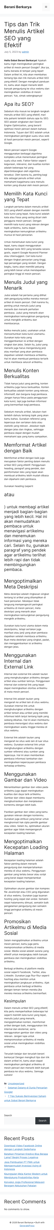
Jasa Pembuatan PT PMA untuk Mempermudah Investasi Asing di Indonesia (22, 1166)
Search (8, 1115)
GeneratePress (27, 1225)
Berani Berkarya (18, 7)
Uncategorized (16, 1083)
